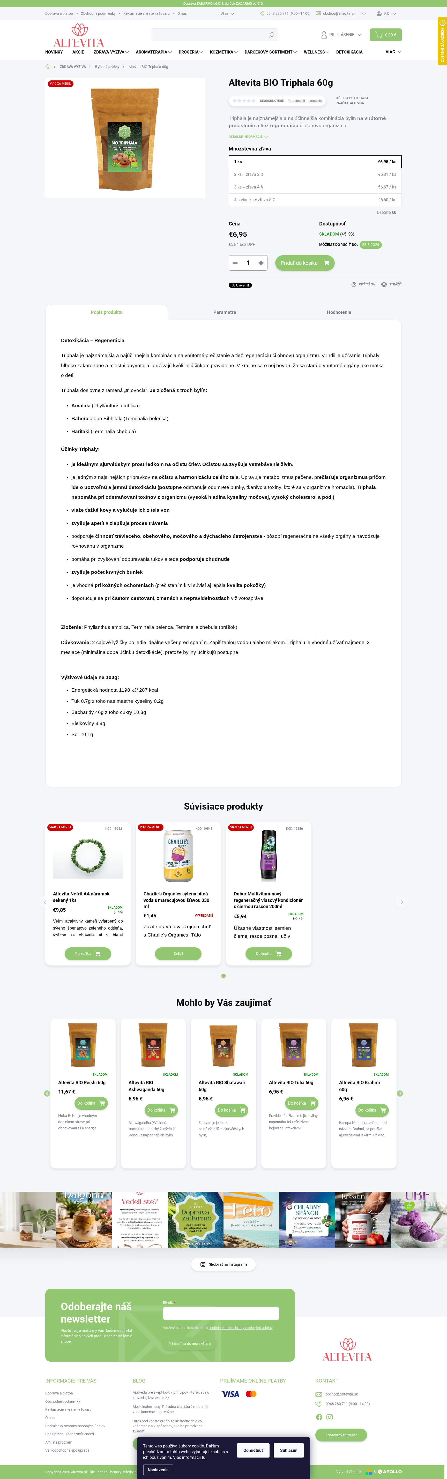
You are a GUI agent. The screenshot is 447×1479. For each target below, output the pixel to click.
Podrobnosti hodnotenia (305, 101)
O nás (182, 13)
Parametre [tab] (224, 312)
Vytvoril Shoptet (349, 1472)
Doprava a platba (59, 13)
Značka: (350, 103)
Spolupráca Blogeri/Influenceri (69, 1434)
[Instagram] (329, 1416)
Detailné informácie (246, 137)
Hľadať (271, 35)
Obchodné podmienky (98, 13)
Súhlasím (288, 1450)
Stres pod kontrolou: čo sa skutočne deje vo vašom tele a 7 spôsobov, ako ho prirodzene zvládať (167, 1426)
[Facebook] (319, 1416)
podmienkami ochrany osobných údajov (241, 1328)
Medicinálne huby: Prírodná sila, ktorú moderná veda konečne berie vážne (170, 1409)
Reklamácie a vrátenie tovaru (146, 13)
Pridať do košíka (299, 263)
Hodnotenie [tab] (339, 312)
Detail (178, 954)
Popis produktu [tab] (107, 312)
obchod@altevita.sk (342, 1394)
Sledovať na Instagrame (228, 1264)
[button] (223, 976)
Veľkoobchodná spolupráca (67, 1450)
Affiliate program (58, 1442)
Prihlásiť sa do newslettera (189, 1343)
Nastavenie (158, 1469)
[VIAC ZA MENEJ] (88, 856)
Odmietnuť (253, 1450)
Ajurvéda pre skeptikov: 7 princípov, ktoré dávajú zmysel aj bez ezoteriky (171, 1395)
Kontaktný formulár (341, 1435)
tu (203, 1457)
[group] (83, 1093)
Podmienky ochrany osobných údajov (75, 1426)
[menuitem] (56, 52)
